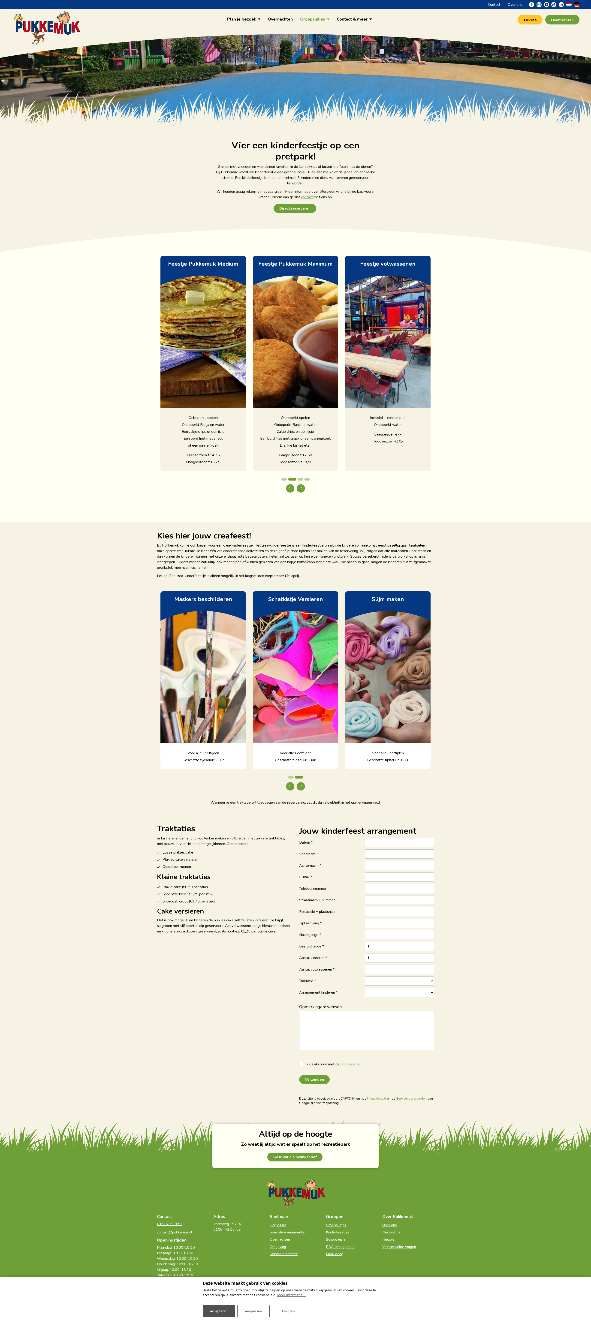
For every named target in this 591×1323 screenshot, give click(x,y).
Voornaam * (308, 854)
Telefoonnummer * (314, 888)
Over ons (389, 1225)
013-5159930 (169, 1224)
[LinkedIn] (561, 4)
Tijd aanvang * (310, 923)
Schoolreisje (336, 1239)
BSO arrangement (340, 1246)
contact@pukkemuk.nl (174, 1232)
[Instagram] (539, 4)
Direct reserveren (295, 208)
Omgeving (278, 1246)
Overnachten (280, 1239)
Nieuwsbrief (392, 1232)
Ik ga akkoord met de (334, 1064)
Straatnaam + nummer (317, 900)
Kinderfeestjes (338, 1232)
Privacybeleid (376, 1098)
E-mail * (305, 877)
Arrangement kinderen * (318, 992)
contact (307, 197)
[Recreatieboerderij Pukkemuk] (46, 18)
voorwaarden (351, 1064)
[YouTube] (546, 4)
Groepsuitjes (336, 1225)
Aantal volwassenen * (317, 969)
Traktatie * (307, 980)
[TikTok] (553, 4)
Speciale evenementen (288, 1232)
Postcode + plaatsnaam (318, 911)
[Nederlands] (569, 4)
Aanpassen (253, 1311)
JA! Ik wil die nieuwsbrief (295, 1157)
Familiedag (334, 1254)
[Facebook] (531, 4)
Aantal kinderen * (313, 957)
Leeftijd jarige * (311, 946)
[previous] (290, 488)
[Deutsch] (576, 4)
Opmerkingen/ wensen (320, 1007)
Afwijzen (288, 1311)
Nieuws (388, 1239)
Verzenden (314, 1079)
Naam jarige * (310, 934)
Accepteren (219, 1311)
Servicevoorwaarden (411, 1098)
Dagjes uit (278, 1225)
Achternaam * (310, 865)
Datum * (306, 842)
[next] (301, 488)
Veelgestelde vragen (399, 1246)
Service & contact (284, 1254)
